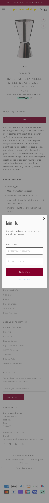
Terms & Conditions (24, 280)
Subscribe (24, 271)
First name (11, 244)
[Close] (44, 218)
